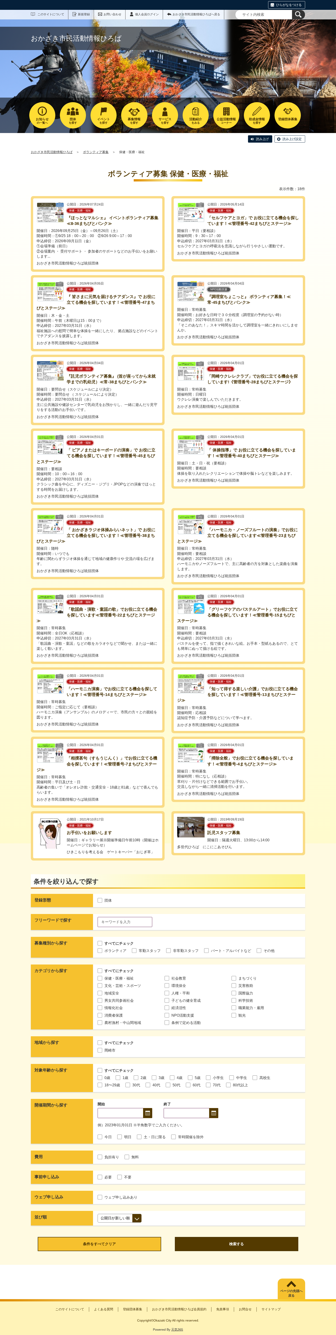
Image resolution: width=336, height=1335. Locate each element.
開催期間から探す (51, 1105)
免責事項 (222, 1309)
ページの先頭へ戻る (291, 1293)
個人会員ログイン (147, 14)
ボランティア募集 (96, 152)
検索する (236, 1244)
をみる (195, 120)
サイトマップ (271, 1309)
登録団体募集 (132, 1309)
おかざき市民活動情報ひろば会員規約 (179, 1309)
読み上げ (262, 139)
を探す (73, 120)
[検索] (298, 14)
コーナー (226, 120)
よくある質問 (103, 1309)
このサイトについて (50, 14)
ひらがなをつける (289, 5)
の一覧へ (42, 120)
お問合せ (245, 1309)
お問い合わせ (112, 14)
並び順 (41, 1217)
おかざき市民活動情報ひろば (51, 152)
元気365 (177, 1329)
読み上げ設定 (292, 139)
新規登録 (84, 14)
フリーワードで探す (53, 920)
